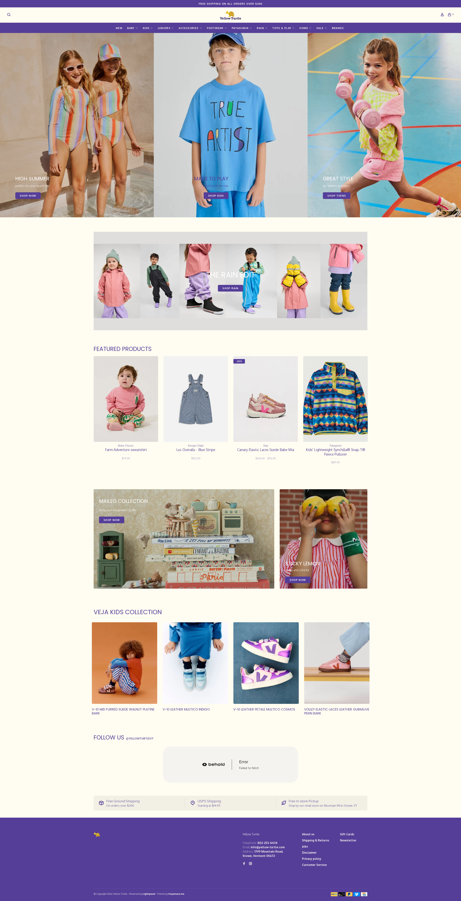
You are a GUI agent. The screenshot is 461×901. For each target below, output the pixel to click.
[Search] (9, 15)
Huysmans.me (176, 893)
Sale (320, 28)
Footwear (215, 28)
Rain (260, 28)
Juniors (164, 28)
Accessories (188, 28)
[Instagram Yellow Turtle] (250, 864)
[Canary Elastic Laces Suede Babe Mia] (265, 399)
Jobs (305, 846)
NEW (119, 28)
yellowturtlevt (140, 738)
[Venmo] (356, 895)
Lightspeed (148, 893)
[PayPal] (334, 895)
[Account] (443, 15)
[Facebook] (244, 864)
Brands (338, 28)
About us (308, 834)
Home (303, 28)
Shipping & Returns (315, 840)
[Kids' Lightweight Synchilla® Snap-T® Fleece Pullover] (335, 399)
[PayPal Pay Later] (349, 895)
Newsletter (348, 840)
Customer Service (314, 865)
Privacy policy (311, 858)
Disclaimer (309, 852)
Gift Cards (347, 834)
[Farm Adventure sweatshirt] (126, 399)
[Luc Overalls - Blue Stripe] (196, 399)
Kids (146, 28)
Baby (131, 28)
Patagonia (240, 28)
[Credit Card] (364, 895)
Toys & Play (281, 28)
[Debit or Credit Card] (341, 895)
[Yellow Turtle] (97, 834)
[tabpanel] (77, 125)
